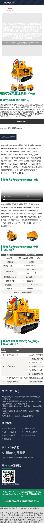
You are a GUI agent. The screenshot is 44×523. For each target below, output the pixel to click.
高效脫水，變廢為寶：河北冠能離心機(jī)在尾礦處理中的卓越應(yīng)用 (21, 402)
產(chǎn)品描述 (8, 137)
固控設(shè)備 (29, 428)
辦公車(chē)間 (9, 428)
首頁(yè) (14, 42)
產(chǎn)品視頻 (10, 432)
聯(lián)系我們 (9, 3)
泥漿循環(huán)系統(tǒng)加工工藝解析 (18, 416)
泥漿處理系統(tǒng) (33, 42)
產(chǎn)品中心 (22, 42)
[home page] (8, 9)
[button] (42, 71)
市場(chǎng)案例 (30, 432)
